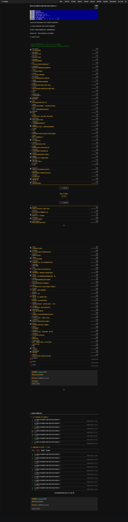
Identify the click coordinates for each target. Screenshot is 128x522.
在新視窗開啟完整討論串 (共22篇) (64, 493)
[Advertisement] (64, 235)
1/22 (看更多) (38, 19)
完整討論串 (36, 447)
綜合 (39, 372)
